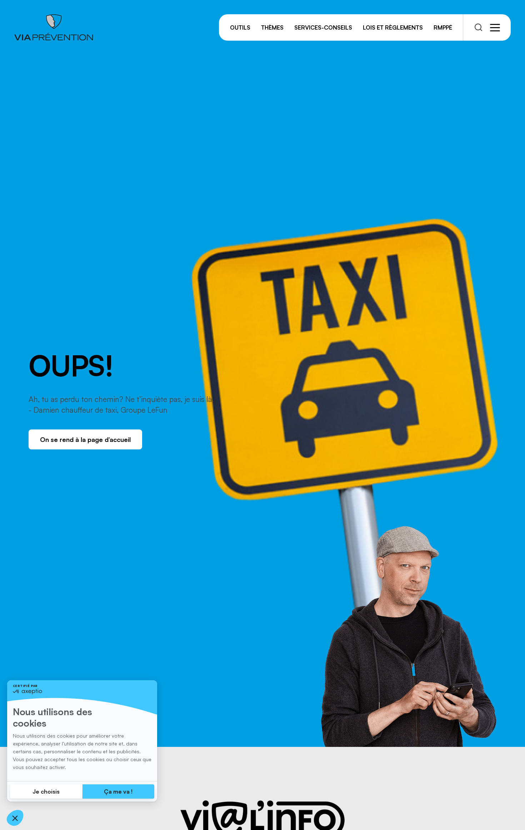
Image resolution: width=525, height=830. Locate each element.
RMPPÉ (443, 27)
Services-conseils (323, 27)
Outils (240, 27)
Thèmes (272, 27)
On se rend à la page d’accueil (85, 439)
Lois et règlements (393, 27)
